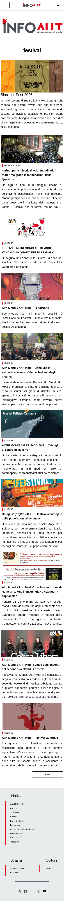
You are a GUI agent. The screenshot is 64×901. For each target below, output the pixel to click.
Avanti (47, 774)
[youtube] (44, 891)
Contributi (14, 817)
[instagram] (26, 891)
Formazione (15, 825)
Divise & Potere (12, 166)
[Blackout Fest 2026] (32, 76)
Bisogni (13, 808)
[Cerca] (58, 5)
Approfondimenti (17, 869)
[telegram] (19, 891)
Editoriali (14, 873)
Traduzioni (14, 842)
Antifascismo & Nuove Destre (22, 829)
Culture (8, 243)
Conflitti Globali (16, 804)
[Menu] (5, 5)
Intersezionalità (16, 833)
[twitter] (38, 891)
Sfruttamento (15, 812)
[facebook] (32, 891)
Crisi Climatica (16, 838)
